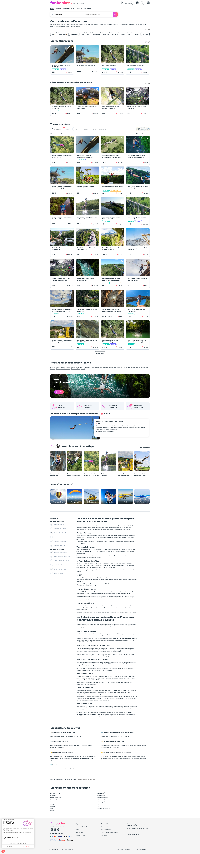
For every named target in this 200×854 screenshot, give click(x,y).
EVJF (98, 806)
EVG (98, 804)
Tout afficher (100, 353)
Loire (51, 808)
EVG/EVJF (80, 8)
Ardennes (119, 367)
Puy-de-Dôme (127, 367)
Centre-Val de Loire (55, 797)
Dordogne (98, 367)
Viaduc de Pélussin (59, 565)
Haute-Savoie (65, 367)
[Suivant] (149, 30)
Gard (51, 812)
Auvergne (52, 804)
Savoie (114, 367)
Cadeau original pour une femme (105, 802)
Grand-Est (53, 795)
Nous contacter (132, 834)
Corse (140, 367)
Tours (51, 815)
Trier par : (141, 134)
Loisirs (52, 8)
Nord (81, 367)
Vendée (83, 369)
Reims (72, 367)
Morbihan (105, 367)
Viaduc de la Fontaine (60, 528)
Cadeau (58, 8)
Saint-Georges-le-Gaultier (62, 556)
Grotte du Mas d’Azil (60, 569)
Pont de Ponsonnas (60, 541)
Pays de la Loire (75, 369)
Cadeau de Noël (101, 795)
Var (93, 367)
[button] (137, 3)
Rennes (52, 369)
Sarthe (89, 367)
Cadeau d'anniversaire (102, 797)
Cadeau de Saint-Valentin (103, 808)
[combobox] (67, 14)
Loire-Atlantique (65, 369)
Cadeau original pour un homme (105, 799)
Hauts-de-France (55, 799)
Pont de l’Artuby (59, 524)
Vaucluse (145, 367)
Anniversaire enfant (69, 8)
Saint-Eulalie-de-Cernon (61, 560)
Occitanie (52, 806)
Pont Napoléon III (59, 545)
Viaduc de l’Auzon (59, 573)
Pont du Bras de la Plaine (61, 532)
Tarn (109, 367)
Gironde (52, 810)
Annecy (52, 367)
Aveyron (135, 367)
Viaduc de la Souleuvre (60, 552)
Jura (85, 367)
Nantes (77, 367)
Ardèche (58, 367)
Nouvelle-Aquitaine (55, 802)
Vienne (58, 369)
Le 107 (56, 537)
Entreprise (87, 8)
